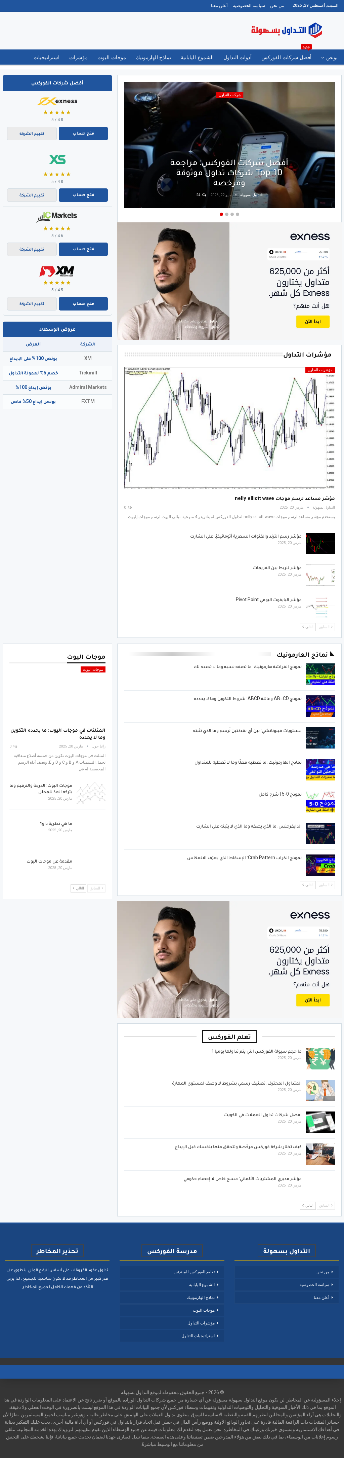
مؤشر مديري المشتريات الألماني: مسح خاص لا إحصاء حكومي (242, 1178)
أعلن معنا (219, 5)
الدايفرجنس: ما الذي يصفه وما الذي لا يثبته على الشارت (249, 826)
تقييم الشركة (31, 133)
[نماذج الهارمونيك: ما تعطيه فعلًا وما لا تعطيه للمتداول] (320, 769)
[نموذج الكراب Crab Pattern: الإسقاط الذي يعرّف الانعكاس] (320, 865)
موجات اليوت (111, 57)
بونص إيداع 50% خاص (33, 401)
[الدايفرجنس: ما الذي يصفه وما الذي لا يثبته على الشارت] (320, 833)
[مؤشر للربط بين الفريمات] (320, 575)
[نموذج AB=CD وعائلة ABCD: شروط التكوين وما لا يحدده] (320, 706)
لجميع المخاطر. (36, 1286)
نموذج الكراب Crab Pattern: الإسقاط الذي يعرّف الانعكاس (244, 857)
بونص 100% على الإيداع (33, 358)
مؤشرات (78, 57)
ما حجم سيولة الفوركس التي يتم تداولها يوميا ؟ (257, 1051)
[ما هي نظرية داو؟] (91, 831)
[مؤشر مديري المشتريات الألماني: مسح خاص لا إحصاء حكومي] (320, 1186)
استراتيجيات (46, 57)
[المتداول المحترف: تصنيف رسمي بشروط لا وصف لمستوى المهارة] (320, 1090)
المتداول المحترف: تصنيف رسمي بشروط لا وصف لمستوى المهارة (237, 1083)
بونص (332, 57)
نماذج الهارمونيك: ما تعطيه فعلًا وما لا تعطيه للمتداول (248, 762)
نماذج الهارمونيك (153, 57)
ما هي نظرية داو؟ (56, 823)
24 (198, 195)
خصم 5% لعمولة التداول (33, 372)
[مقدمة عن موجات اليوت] (91, 868)
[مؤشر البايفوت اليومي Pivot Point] (320, 607)
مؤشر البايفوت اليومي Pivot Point (269, 599)
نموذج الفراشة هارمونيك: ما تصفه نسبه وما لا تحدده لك (248, 666)
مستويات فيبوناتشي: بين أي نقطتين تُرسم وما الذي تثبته (247, 730)
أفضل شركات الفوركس (286, 55)
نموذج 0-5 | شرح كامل (280, 794)
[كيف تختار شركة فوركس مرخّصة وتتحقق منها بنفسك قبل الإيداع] (320, 1154)
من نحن (277, 5)
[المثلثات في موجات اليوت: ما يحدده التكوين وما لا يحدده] (57, 694)
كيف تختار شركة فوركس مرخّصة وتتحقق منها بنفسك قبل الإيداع (238, 1146)
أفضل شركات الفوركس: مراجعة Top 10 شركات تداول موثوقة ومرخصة (229, 172)
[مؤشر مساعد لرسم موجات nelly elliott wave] (229, 428)
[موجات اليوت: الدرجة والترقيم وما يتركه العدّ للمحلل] (91, 793)
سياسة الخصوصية (249, 5)
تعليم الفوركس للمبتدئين (194, 1272)
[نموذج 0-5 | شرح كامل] (320, 801)
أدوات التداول (237, 57)
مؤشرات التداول (320, 370)
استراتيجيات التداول (198, 1336)
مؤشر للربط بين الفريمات (277, 567)
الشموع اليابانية (197, 57)
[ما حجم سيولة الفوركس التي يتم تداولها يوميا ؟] (320, 1058)
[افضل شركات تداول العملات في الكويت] (320, 1122)
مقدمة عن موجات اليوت (49, 861)
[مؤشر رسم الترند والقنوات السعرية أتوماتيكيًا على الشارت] (320, 543)
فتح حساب (83, 133)
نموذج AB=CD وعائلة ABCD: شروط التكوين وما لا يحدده (248, 698)
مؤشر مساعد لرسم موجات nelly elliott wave (285, 498)
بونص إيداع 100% (33, 387)
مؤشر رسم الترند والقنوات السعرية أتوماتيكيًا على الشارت (246, 536)
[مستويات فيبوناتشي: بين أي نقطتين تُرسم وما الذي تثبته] (320, 738)
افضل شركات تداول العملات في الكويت (263, 1114)
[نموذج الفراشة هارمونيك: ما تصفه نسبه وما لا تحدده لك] (320, 674)
